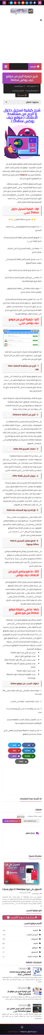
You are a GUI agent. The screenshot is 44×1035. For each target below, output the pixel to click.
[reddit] (23, 2)
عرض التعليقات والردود (11, 820)
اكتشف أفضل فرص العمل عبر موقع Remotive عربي (19, 1010)
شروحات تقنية (33, 956)
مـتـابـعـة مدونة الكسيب (22, 917)
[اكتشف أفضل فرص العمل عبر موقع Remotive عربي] (37, 1008)
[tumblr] (19, 2)
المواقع (35, 947)
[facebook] (31, 2)
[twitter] (11, 2)
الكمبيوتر (34, 952)
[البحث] (4, 3)
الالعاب (35, 943)
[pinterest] (15, 2)
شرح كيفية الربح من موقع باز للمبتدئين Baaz (19, 992)
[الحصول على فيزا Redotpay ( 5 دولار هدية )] (22, 874)
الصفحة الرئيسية (32, 90)
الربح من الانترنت (17, 90)
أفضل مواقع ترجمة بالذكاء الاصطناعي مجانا (20, 973)
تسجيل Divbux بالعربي (22, 219)
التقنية (35, 930)
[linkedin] (27, 2)
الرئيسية (33, 66)
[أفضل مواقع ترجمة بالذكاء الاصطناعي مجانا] (37, 971)
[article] (22, 775)
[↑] (22, 1027)
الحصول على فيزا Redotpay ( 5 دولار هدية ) (22, 889)
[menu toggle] (40, 3)
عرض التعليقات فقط (30, 820)
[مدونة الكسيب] (22, 11)
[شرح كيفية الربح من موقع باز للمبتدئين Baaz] (37, 991)
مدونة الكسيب (36, 893)
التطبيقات (34, 939)
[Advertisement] (22, 39)
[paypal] (34, 2)
